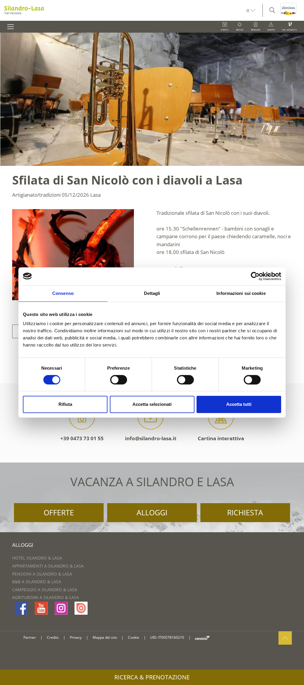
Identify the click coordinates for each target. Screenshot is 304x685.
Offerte (59, 512)
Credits (53, 637)
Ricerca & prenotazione (152, 677)
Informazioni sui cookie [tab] (240, 293)
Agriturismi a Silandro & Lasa (45, 597)
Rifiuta (65, 404)
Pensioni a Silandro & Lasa (42, 574)
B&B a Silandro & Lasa (36, 581)
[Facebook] (21, 608)
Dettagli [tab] (152, 293)
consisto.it (202, 638)
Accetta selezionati (152, 404)
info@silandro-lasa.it (150, 438)
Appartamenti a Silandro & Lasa (48, 566)
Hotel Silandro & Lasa (37, 558)
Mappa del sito (105, 637)
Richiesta (245, 512)
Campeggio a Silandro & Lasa (44, 589)
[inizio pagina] (285, 638)
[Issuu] (81, 608)
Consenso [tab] (63, 293)
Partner (29, 637)
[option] (152, 99)
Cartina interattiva (221, 438)
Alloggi (152, 512)
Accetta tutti (238, 404)
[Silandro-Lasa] (123, 10)
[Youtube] (41, 608)
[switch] (118, 379)
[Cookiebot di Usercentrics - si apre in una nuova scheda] (255, 276)
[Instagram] (61, 608)
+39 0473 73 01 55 (82, 438)
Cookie (133, 637)
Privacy (76, 637)
